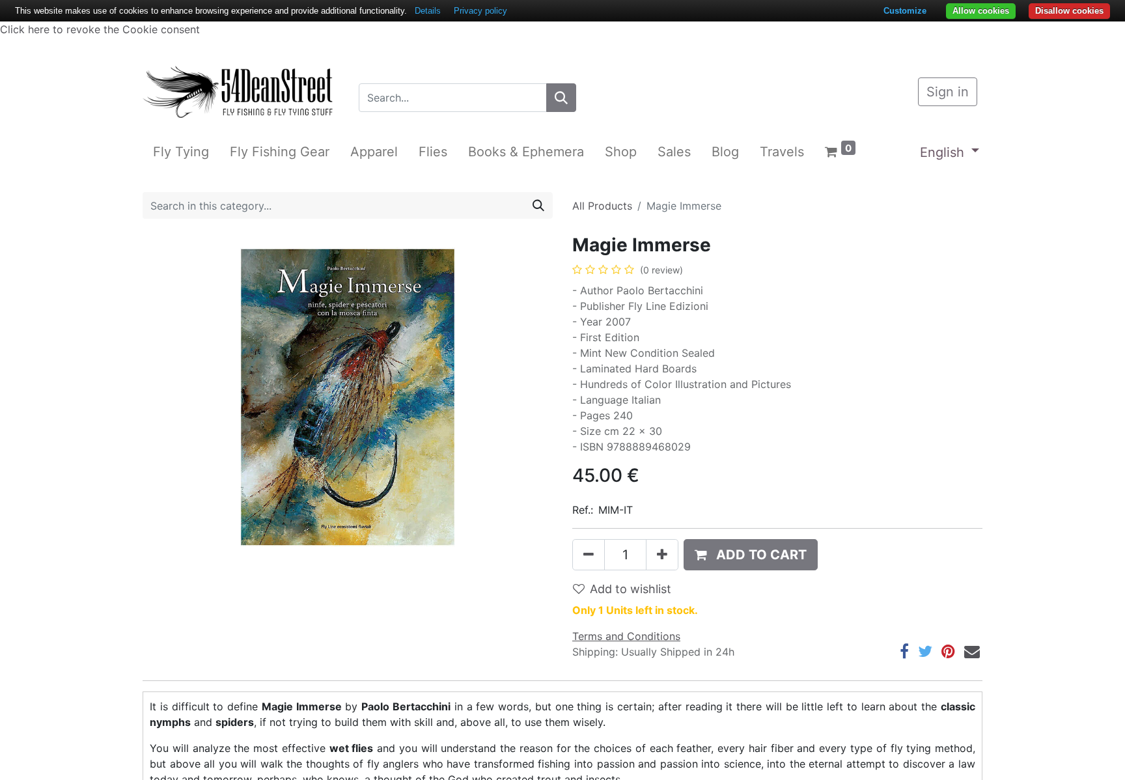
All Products (602, 205)
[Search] (561, 97)
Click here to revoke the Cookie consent (100, 29)
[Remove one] (588, 554)
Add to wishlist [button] (630, 589)
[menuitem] (181, 152)
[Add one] (662, 554)
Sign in (947, 92)
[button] (751, 554)
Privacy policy (480, 11)
